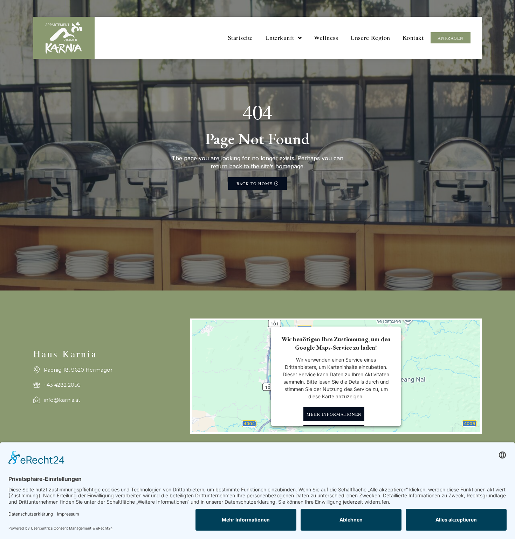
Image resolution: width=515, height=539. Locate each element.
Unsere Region (370, 37)
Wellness (326, 37)
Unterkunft (279, 37)
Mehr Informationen (334, 414)
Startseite (240, 37)
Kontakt (413, 37)
